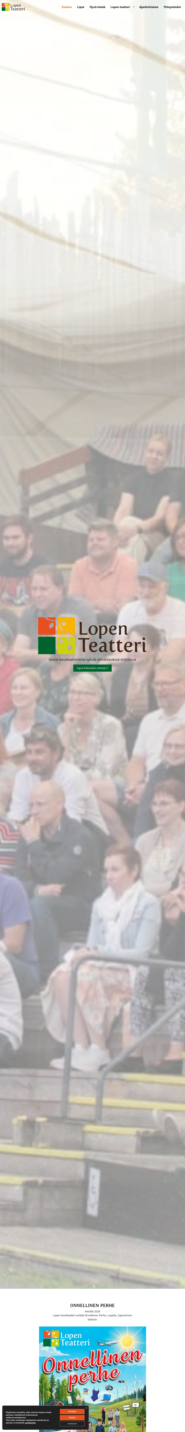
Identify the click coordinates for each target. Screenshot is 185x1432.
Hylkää (72, 1417)
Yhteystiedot (172, 7)
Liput (80, 7)
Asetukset (72, 1423)
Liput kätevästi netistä (91, 668)
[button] (88, 1286)
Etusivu (67, 7)
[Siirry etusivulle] (13, 6)
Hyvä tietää (97, 7)
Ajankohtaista (148, 7)
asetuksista (30, 1423)
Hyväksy (72, 1411)
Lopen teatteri (120, 7)
